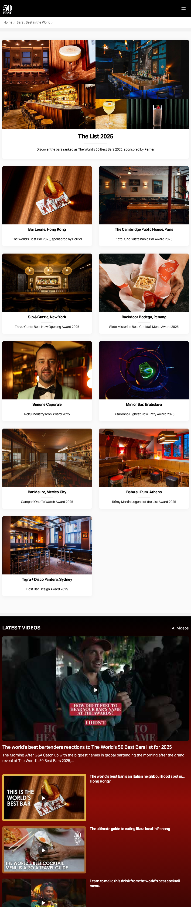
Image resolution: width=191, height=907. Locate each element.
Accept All (111, 215)
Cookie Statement (121, 201)
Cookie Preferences (70, 215)
